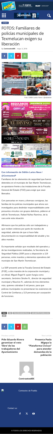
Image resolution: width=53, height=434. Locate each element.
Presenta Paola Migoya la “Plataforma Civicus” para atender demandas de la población (40, 347)
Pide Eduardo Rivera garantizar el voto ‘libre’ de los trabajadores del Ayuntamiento (12, 345)
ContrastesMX (9, 48)
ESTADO (5, 23)
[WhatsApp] (25, 56)
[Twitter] (11, 56)
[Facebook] (4, 56)
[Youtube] (33, 414)
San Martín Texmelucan (40, 313)
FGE (10, 313)
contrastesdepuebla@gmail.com (31, 408)
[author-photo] (26, 369)
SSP (4, 316)
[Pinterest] (18, 56)
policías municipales (21, 313)
